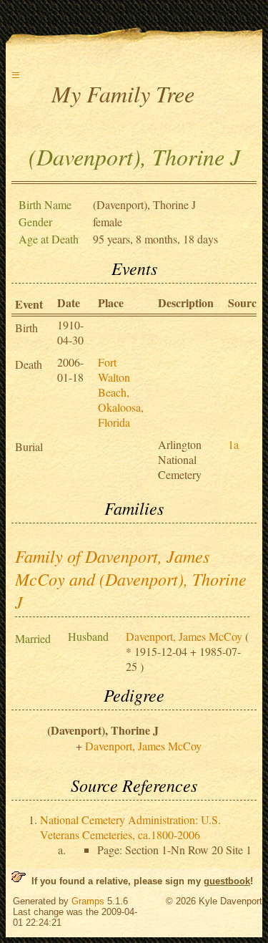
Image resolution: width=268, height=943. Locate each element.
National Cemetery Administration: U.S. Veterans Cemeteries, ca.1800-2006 (130, 827)
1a (233, 444)
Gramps (87, 901)
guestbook (227, 881)
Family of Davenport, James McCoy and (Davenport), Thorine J (131, 578)
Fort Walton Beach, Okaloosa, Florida (121, 392)
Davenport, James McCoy (184, 636)
